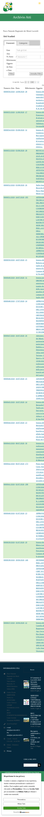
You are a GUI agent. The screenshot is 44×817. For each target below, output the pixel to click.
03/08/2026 (20, 150)
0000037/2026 (9, 623)
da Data (9, 67)
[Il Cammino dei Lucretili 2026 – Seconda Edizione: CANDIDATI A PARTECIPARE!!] (26, 684)
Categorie (23, 43)
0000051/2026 (9, 197)
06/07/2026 (20, 464)
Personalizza (21, 799)
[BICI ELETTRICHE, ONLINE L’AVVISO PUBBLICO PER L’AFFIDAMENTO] (26, 720)
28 (26, 92)
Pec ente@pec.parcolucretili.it (13, 734)
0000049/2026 (9, 278)
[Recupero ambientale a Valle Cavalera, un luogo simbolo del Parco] (26, 739)
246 (26, 560)
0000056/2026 (9, 92)
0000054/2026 (9, 130)
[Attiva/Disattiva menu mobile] (40, 3)
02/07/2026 (20, 484)
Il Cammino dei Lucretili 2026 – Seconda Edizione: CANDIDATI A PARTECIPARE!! (37, 683)
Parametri (10, 43)
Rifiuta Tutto (21, 804)
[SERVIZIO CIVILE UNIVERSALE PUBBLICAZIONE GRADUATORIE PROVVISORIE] (26, 702)
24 (26, 301)
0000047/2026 (9, 336)
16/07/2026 (20, 336)
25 (26, 260)
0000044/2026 (9, 423)
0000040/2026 (9, 513)
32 (26, 130)
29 (26, 542)
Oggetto (10, 63)
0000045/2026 (9, 402)
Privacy (9, 751)
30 (26, 443)
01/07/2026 (20, 513)
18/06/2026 (20, 560)
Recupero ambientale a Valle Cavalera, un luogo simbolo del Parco (35, 737)
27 (26, 112)
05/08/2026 (20, 130)
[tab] (10, 43)
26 (26, 185)
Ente (8, 50)
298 (26, 484)
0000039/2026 (9, 542)
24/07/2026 (20, 197)
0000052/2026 (9, 185)
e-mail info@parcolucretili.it (13, 729)
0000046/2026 (9, 379)
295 (26, 197)
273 (26, 464)
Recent (32, 669)
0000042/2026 (9, 464)
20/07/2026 (20, 278)
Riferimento (11, 60)
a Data (9, 70)
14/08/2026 (20, 92)
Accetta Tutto (21, 808)
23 (26, 423)
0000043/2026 (9, 443)
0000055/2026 (9, 112)
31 (26, 278)
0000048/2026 (9, 301)
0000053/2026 (9, 150)
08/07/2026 (20, 443)
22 (26, 623)
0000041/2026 (9, 484)
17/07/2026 (20, 301)
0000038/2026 (9, 560)
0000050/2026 (9, 260)
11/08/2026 (20, 112)
